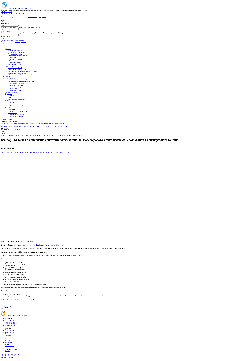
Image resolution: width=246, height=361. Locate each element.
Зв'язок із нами (9, 346)
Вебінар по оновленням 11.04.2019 (50, 245)
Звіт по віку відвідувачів (25, 152)
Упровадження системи (16, 83)
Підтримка (8, 94)
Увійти (3, 22)
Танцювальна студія (15, 54)
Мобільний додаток (11, 92)
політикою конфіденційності (37, 17)
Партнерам (8, 344)
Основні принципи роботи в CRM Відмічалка (48, 152)
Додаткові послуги (14, 90)
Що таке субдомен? (17, 40)
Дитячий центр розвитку (16, 52)
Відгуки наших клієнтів (16, 114)
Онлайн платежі (10, 322)
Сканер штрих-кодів (15, 87)
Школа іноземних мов (15, 59)
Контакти (11, 109)
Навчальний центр (14, 62)
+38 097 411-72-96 (6, 123)
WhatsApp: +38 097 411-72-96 (56, 123)
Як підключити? (10, 78)
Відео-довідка (9, 330)
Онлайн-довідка (10, 332)
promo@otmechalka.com (20, 123)
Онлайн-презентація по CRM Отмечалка (21, 82)
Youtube (7, 351)
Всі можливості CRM (15, 68)
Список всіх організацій (16, 50)
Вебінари (8, 335)
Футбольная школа (14, 64)
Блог (10, 104)
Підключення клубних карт (17, 73)
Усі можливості (10, 325)
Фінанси (3, 152)
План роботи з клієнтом (16, 85)
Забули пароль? (6, 40)
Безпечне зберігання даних (17, 69)
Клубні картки (13, 88)
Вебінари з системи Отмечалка (18, 106)
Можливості (9, 66)
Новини (7, 101)
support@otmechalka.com (21, 126)
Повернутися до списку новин (11, 306)
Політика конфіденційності (10, 354)
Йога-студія (12, 57)
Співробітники (12, 152)
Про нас (7, 107)
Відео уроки (12, 95)
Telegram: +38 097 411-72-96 (38, 123)
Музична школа (13, 61)
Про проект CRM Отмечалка (17, 111)
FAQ (10, 97)
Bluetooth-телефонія (11, 324)
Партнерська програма (15, 116)
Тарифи (7, 76)
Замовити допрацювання (16, 99)
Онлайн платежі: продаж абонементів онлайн (23, 71)
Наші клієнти (12, 113)
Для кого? (8, 49)
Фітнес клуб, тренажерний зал (18, 56)
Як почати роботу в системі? (17, 80)
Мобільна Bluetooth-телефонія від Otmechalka (23, 75)
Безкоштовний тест (19, 13)
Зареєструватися (20, 42)
